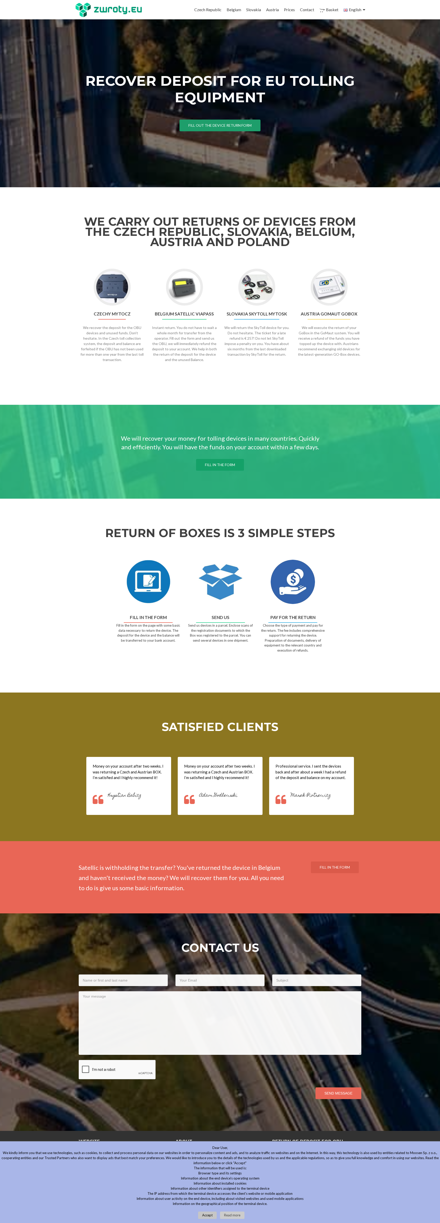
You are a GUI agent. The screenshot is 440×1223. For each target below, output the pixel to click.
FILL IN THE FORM (220, 465)
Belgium (234, 9)
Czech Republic (208, 9)
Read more (232, 1215)
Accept (207, 1215)
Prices (289, 9)
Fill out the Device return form (220, 125)
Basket (332, 9)
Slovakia (253, 9)
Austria (272, 9)
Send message (338, 1093)
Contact (307, 9)
